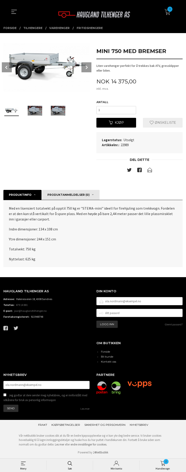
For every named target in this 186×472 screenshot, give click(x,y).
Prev (7, 67)
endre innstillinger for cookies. (89, 444)
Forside (105, 351)
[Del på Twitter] (129, 171)
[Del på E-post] (150, 171)
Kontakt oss (108, 361)
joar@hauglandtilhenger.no (30, 310)
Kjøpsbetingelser (65, 424)
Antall (102, 102)
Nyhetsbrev (139, 424)
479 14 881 (22, 305)
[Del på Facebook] (139, 171)
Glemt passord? (174, 324)
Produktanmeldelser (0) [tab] (68, 194)
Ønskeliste (165, 123)
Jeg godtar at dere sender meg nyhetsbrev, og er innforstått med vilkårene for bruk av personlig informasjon (45, 397)
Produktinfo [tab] (20, 194)
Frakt (42, 424)
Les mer (85, 408)
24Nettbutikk (100, 452)
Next (86, 67)
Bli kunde (107, 356)
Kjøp (119, 123)
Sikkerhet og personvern (104, 424)
